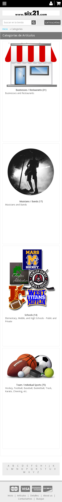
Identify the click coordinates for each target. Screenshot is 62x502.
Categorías (52, 22)
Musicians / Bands (28, 201)
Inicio (5, 28)
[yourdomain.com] (31, 13)
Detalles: (35, 495)
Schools (29, 314)
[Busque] (33, 22)
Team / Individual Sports (28, 384)
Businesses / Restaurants (29, 89)
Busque (40, 498)
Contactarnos (25, 498)
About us (47, 495)
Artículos (21, 495)
